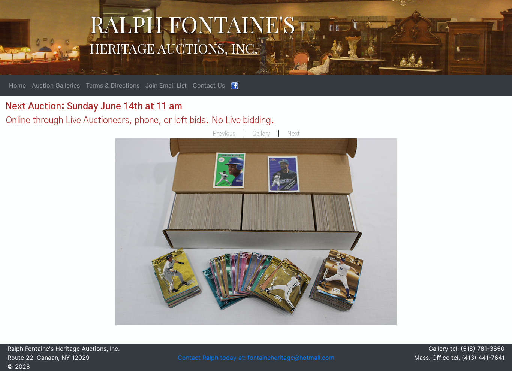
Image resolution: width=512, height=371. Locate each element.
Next (293, 134)
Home (17, 85)
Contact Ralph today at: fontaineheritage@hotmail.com (256, 357)
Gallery (261, 134)
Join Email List (166, 85)
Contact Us (209, 85)
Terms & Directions (112, 85)
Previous (224, 134)
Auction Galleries (56, 85)
